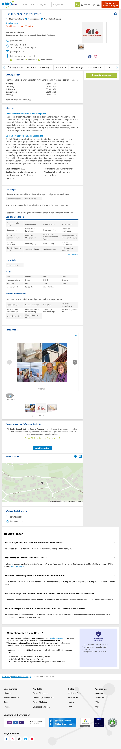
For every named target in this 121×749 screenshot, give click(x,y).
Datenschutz (100, 697)
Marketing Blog (74, 693)
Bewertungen (77, 67)
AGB (97, 702)
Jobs (6, 702)
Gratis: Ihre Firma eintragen (110, 4)
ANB (97, 707)
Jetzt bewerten (42, 448)
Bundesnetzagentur (57, 638)
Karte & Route (95, 67)
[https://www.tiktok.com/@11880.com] (19, 738)
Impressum (99, 693)
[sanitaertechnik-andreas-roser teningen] (30, 408)
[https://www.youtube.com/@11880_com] (32, 738)
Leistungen (45, 67)
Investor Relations (11, 697)
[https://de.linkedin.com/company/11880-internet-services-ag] (25, 738)
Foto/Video (61, 67)
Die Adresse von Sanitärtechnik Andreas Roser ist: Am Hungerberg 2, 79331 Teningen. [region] (38, 549)
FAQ (70, 707)
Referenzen (73, 697)
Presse (7, 707)
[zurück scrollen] (4, 67)
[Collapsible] (115, 543)
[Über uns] (76, 336)
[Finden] (77, 4)
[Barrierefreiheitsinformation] (95, 4)
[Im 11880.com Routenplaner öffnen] (75, 456)
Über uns (31, 67)
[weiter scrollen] (117, 67)
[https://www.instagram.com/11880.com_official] (12, 738)
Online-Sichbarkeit (41, 693)
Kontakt (110, 67)
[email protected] (17, 566)
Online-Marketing (40, 702)
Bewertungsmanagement (43, 697)
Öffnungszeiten (15, 67)
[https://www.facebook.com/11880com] (6, 738)
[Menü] (99, 4)
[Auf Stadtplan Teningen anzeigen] (80, 456)
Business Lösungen (41, 707)
